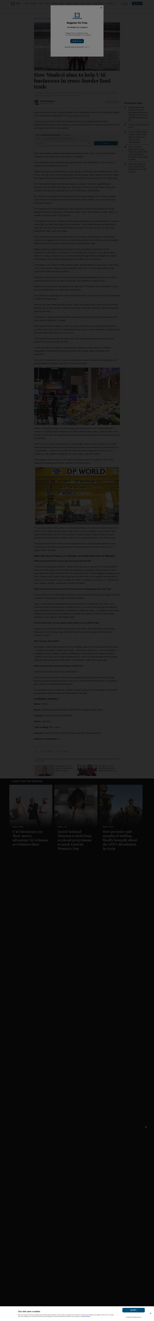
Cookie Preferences (133, 1317)
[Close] (150, 1313)
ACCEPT (134, 1310)
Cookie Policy (85, 1316)
